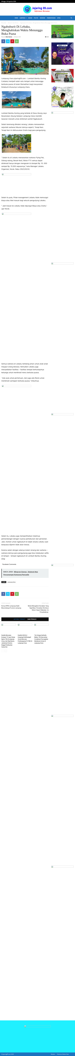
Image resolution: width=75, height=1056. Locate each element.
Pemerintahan (51, 18)
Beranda (3, 23)
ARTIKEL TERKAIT (19, 619)
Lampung (22, 18)
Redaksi (53, 1054)
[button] (71, 18)
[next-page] (5, 651)
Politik (36, 18)
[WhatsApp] (17, 41)
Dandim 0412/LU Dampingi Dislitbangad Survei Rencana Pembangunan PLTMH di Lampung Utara (25, 639)
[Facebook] (3, 41)
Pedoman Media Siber (63, 1054)
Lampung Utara (12, 582)
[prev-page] (2, 651)
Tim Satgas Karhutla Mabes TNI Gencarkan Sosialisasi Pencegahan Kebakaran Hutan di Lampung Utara (41, 639)
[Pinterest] (12, 41)
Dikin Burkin (9, 37)
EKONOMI (42, 18)
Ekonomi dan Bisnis (13, 23)
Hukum (30, 18)
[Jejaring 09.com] (37, 9)
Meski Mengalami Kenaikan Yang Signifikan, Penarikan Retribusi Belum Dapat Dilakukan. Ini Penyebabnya (38, 609)
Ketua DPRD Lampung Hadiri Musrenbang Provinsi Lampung (11, 607)
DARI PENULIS (32, 619)
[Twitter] (8, 41)
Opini (58, 18)
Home (16, 18)
